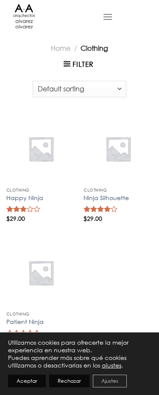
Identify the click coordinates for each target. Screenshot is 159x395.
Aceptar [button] (27, 381)
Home (60, 48)
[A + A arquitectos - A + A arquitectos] (48, 17)
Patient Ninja (25, 321)
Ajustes (109, 381)
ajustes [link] (111, 365)
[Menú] (108, 16)
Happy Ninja (24, 197)
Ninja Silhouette (106, 197)
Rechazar (69, 381)
